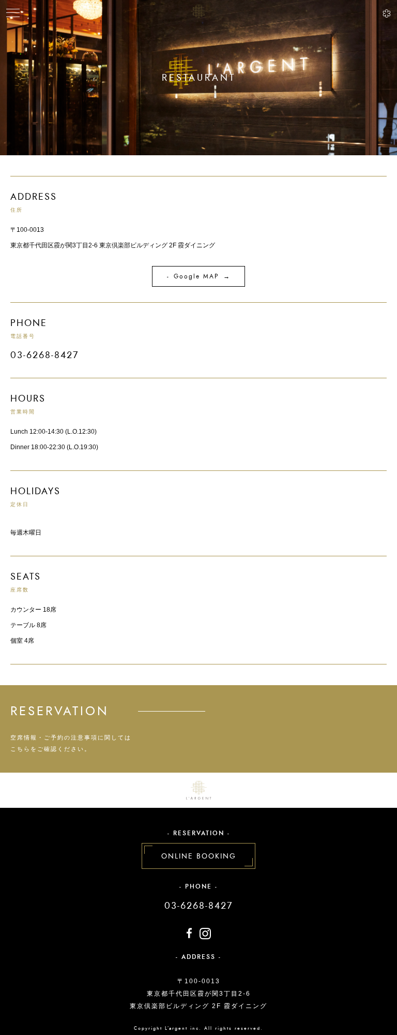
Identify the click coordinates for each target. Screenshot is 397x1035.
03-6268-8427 (198, 905)
